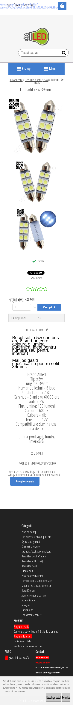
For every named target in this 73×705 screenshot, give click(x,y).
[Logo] (36, 36)
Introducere (16, 80)
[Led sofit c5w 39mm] (36, 100)
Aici (6, 658)
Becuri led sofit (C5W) (37, 80)
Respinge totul (53, 697)
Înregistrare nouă (23, 5)
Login (8, 5)
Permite (66, 697)
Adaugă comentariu (25, 481)
